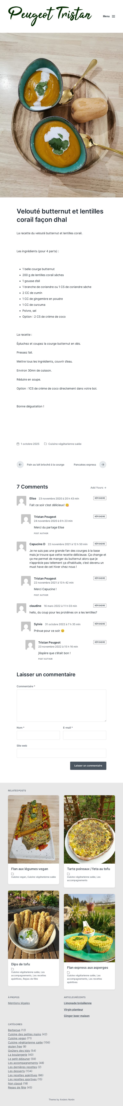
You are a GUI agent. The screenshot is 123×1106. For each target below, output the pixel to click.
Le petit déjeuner (19, 1059)
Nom (21, 727)
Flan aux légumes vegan (29, 869)
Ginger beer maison (77, 1015)
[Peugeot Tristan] (50, 16)
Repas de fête (30, 978)
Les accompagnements (23, 1063)
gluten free (15, 1046)
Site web (22, 745)
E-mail (68, 727)
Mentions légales (19, 1003)
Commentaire (26, 686)
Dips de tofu (20, 964)
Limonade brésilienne (78, 1003)
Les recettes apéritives (22, 1075)
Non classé (15, 1083)
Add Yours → (98, 487)
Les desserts (16, 1071)
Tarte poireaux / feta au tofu (88, 869)
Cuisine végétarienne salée (64, 443)
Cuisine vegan (18, 876)
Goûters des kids (19, 1050)
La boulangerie (17, 1054)
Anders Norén (67, 1099)
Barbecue (14, 1030)
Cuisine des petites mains (24, 1034)
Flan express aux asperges (87, 968)
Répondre (100, 498)
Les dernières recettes (22, 1067)
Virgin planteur (73, 1009)
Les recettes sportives (22, 1079)
